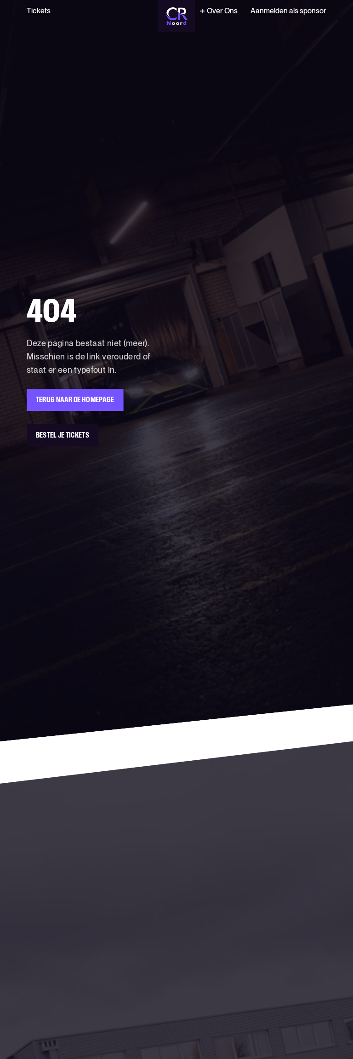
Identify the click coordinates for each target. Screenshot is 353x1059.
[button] (218, 11)
